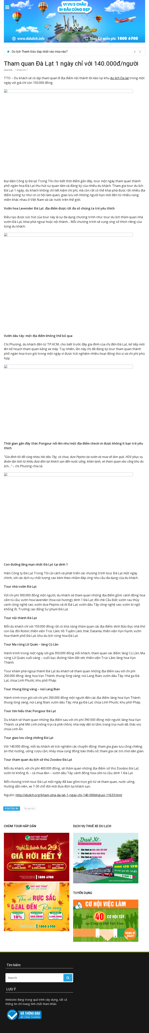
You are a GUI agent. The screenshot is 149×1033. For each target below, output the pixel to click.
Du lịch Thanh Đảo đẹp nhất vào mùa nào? (40, 51)
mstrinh (8, 70)
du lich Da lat (119, 78)
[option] (77, 52)
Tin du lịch (29, 808)
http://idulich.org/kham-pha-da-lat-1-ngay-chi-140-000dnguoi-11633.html (69, 795)
